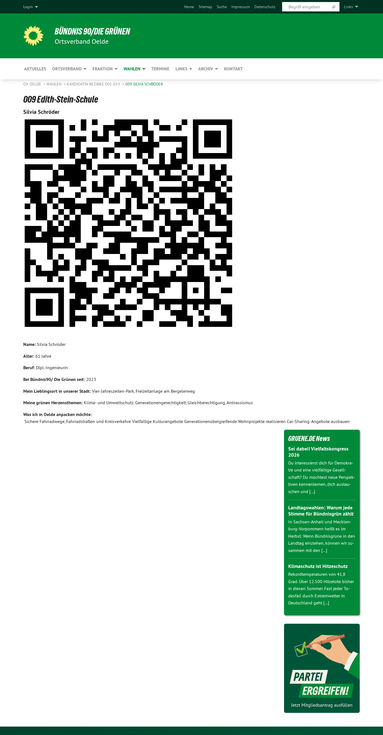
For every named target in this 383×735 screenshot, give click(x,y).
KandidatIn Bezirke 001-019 (94, 84)
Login (28, 6)
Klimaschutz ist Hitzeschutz (318, 566)
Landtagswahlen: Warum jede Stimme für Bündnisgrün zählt (321, 510)
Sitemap (205, 6)
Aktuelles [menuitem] (35, 69)
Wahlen (55, 84)
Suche (222, 6)
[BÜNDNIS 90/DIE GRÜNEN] (33, 36)
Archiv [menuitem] (205, 69)
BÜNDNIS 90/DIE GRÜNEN (92, 31)
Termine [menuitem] (160, 69)
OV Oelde (32, 84)
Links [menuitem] (348, 6)
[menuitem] (189, 6)
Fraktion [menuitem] (103, 69)
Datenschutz (264, 6)
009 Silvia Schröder (144, 84)
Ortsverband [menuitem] (67, 69)
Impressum (240, 6)
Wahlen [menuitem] (132, 69)
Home (189, 6)
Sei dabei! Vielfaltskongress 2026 (318, 451)
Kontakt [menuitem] (233, 69)
